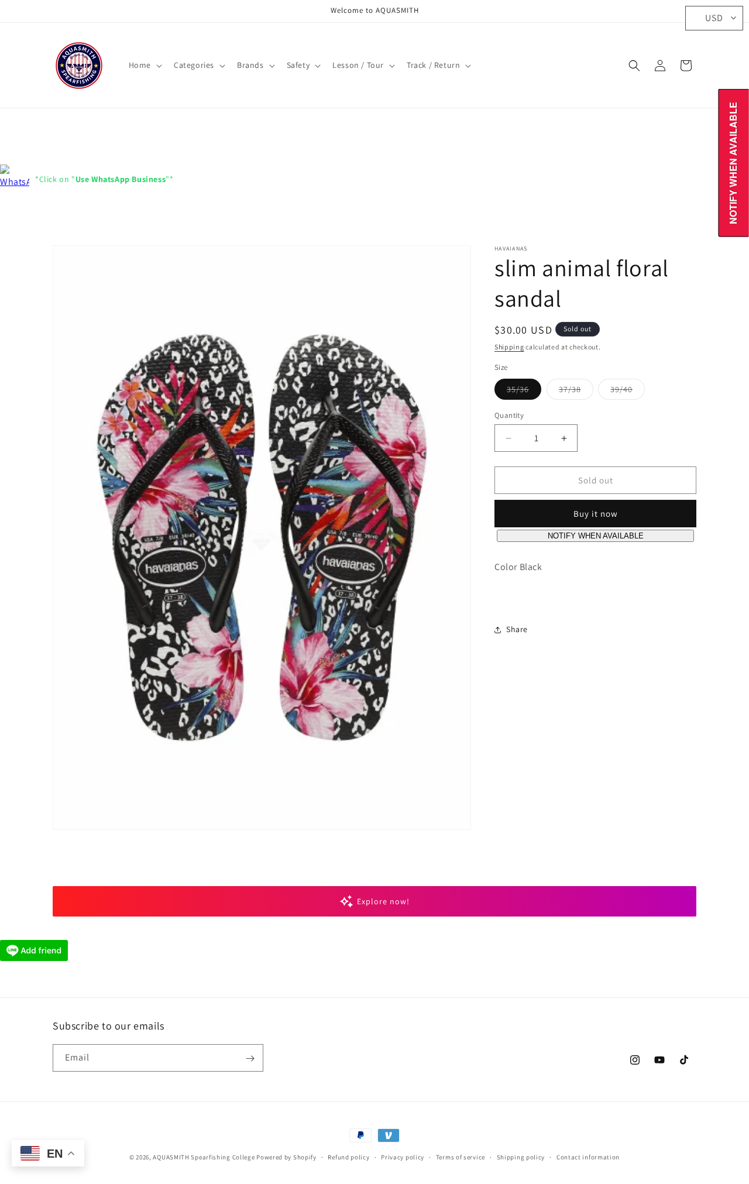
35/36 (524, 391)
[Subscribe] (250, 1058)
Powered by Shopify (286, 1157)
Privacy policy (402, 1156)
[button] (144, 65)
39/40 (627, 391)
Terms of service (460, 1156)
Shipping (509, 346)
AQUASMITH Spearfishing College (204, 1157)
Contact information (588, 1156)
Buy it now (595, 514)
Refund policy (348, 1156)
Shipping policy (521, 1156)
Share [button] (517, 629)
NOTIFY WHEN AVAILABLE (596, 536)
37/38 (576, 391)
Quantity (509, 415)
